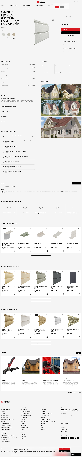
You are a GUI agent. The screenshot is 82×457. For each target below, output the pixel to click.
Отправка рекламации (45, 419)
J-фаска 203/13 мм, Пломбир (72, 243)
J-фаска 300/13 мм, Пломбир (56, 243)
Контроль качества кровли (46, 413)
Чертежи (23, 421)
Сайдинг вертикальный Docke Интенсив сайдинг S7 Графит (72, 287)
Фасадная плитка (26, 5)
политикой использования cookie (27, 452)
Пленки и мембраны (5, 429)
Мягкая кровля (4, 421)
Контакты (43, 411)
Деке (2, 8)
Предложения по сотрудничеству (48, 421)
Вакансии (43, 423)
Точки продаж (65, 32)
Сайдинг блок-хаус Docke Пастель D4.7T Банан (8, 287)
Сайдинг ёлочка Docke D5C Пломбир (23, 330)
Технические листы (25, 413)
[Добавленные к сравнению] (74, 2)
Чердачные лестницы (5, 441)
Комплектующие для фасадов (7, 419)
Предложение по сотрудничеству (7, 448)
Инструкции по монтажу (26, 411)
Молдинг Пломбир (37, 243)
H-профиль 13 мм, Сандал (23, 243)
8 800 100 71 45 (64, 429)
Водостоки (3, 433)
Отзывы (42, 427)
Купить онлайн (65, 29)
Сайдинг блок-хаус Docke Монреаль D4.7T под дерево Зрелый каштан (7, 330)
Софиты (3, 413)
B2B (42, 425)
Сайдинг (3, 5)
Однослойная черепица (6, 423)
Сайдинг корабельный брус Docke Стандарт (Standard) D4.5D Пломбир (57, 330)
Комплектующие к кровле (6, 427)
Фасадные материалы (5, 409)
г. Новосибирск (71, 415)
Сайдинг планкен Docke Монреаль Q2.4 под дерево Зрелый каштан (39, 330)
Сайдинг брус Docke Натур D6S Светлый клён (24, 287)
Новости (42, 429)
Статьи (22, 429)
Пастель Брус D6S (23, 8)
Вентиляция (3, 431)
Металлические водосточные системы (9, 437)
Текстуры (23, 423)
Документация (24, 409)
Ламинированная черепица (6, 425)
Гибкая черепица (39, 5)
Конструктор (23, 434)
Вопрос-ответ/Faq (24, 427)
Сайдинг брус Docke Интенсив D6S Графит (56, 287)
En (80, 1)
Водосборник (4, 439)
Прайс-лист (23, 438)
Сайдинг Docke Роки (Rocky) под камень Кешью (73, 330)
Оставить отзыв (76, 183)
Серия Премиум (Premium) (13, 8)
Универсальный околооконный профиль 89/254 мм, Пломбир (8, 244)
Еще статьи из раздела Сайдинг (74, 392)
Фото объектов (24, 425)
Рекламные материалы (26, 415)
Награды (43, 417)
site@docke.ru (64, 431)
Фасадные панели (13, 5)
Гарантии (23, 419)
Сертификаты (24, 417)
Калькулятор (23, 436)
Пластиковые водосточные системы (8, 435)
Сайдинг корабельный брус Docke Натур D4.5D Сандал (40, 287)
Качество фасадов (45, 415)
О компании (43, 409)
